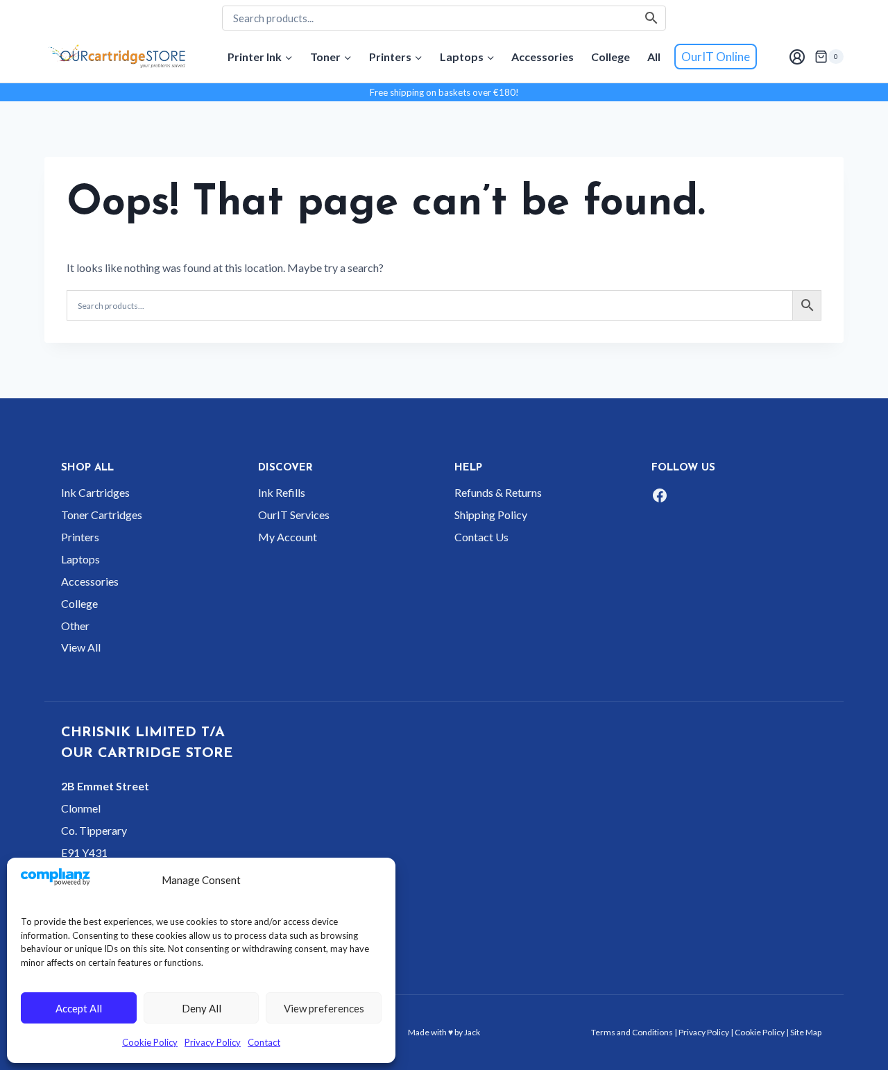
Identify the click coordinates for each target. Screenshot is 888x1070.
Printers (80, 536)
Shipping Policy (490, 514)
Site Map (805, 1032)
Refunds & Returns (498, 492)
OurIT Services (294, 514)
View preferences (324, 1008)
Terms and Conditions (632, 1032)
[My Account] (797, 56)
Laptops (80, 559)
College (610, 56)
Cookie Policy (150, 1042)
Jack (472, 1032)
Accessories (542, 56)
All (653, 56)
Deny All (201, 1008)
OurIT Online (715, 56)
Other (75, 625)
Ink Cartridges (95, 492)
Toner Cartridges (101, 514)
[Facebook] (660, 495)
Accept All (79, 1008)
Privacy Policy (213, 1042)
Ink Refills (281, 492)
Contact (264, 1042)
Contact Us (481, 536)
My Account (287, 536)
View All (81, 647)
